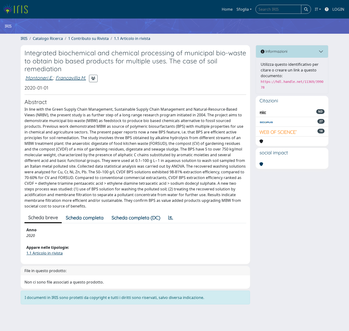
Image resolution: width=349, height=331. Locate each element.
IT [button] (316, 9)
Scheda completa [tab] (85, 218)
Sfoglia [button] (242, 9)
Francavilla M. (71, 78)
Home (227, 9)
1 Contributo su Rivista (88, 38)
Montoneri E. (39, 78)
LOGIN (338, 9)
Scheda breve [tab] (43, 217)
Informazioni (275, 51)
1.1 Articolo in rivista (132, 38)
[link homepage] (17, 9)
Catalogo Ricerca (48, 38)
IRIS (24, 38)
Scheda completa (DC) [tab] (136, 218)
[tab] (170, 218)
